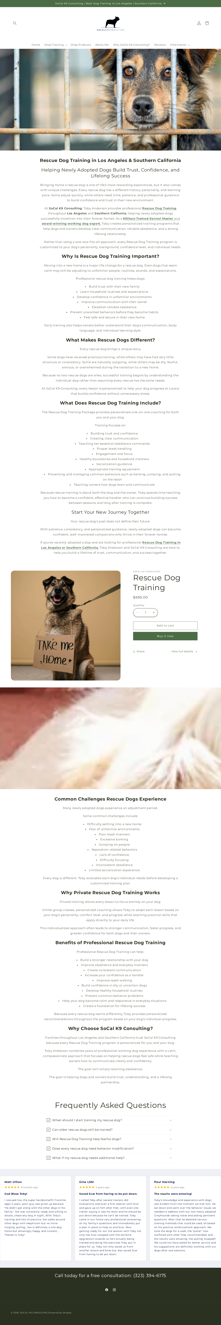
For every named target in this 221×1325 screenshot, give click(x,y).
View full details (182, 651)
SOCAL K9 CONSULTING (34, 1313)
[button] (15, 23)
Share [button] (141, 651)
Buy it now (165, 636)
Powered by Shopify (59, 1313)
